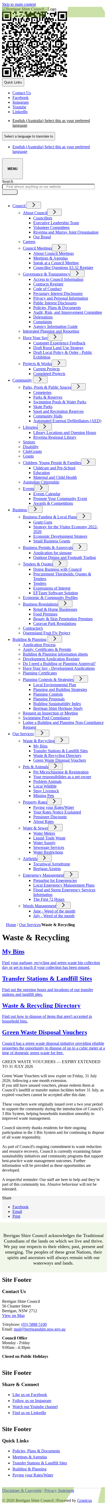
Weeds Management (39, 906)
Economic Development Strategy (60, 536)
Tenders (39, 583)
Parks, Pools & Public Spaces (47, 387)
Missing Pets (43, 795)
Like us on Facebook (34, 1394)
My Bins (40, 746)
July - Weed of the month (54, 916)
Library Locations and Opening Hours (64, 432)
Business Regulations (40, 604)
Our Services (23, 734)
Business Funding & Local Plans (50, 517)
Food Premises (45, 614)
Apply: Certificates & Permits (47, 649)
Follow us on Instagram (36, 1400)
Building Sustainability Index (57, 703)
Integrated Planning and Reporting (51, 331)
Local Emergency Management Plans (64, 885)
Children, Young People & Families (52, 462)
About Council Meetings (53, 253)
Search (7, 181)
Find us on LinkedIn (34, 1412)
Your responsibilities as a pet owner (62, 777)
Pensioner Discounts (50, 817)
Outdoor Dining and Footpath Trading (64, 557)
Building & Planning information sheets (55, 654)
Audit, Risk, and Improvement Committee (67, 312)
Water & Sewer (35, 828)
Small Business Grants (51, 541)
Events (28, 488)
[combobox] (28, 136)
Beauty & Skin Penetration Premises (63, 619)
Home (11, 924)
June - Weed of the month (54, 911)
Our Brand (42, 237)
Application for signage (52, 553)
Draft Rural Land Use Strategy (58, 347)
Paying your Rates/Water (53, 807)
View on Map (13, 1315)
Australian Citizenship (41, 482)
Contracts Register (48, 284)
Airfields (30, 858)
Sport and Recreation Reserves (58, 411)
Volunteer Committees (51, 227)
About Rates (43, 821)
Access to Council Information (58, 279)
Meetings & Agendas (50, 258)
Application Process (39, 644)
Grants (28, 456)
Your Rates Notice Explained (57, 812)
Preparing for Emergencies (55, 880)
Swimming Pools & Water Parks (59, 402)
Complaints (42, 322)
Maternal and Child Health (55, 477)
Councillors (42, 218)
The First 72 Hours (48, 899)
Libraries (30, 427)
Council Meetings (37, 248)
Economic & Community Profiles (50, 597)
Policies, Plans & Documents (57, 307)
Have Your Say (35, 338)
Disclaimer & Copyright (22, 1490)
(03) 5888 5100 (34, 1324)
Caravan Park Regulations (54, 623)
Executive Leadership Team (56, 223)
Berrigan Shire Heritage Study (58, 708)
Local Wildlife (45, 786)
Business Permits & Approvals (48, 547)
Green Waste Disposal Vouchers (59, 760)
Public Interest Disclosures (55, 303)
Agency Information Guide (55, 326)
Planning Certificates (40, 673)
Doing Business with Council (57, 569)
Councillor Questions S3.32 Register (63, 267)
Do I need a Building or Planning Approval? (59, 663)
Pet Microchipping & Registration (61, 772)
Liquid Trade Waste (49, 838)
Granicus (84, 1500)
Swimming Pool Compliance (46, 718)
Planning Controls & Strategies (48, 679)
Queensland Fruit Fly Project (46, 633)
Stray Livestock (46, 791)
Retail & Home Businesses (55, 609)
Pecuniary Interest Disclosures (58, 293)
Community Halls (47, 416)
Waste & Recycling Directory (57, 755)
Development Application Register (51, 659)
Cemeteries (42, 392)
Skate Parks (42, 406)
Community (22, 380)
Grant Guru (42, 522)
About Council (35, 213)
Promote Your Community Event (60, 498)
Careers (29, 241)
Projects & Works (37, 363)
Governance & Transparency (46, 274)
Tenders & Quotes (38, 564)
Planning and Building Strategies (60, 689)
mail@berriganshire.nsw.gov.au (39, 1329)
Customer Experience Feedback (59, 343)
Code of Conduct (47, 289)
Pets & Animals (35, 767)
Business (19, 510)
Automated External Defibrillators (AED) (67, 421)
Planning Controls (48, 694)
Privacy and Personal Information (60, 298)
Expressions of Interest (51, 588)
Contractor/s (33, 628)
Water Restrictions (48, 852)
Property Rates (35, 802)
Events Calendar (46, 494)
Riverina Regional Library (54, 437)
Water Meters (44, 833)
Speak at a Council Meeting (56, 263)
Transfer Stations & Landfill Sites (60, 751)
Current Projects (46, 369)
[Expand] (33, 205)
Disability (31, 446)
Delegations (43, 317)
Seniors (29, 442)
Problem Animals (47, 781)
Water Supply (44, 843)
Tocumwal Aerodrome (51, 864)
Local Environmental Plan (54, 685)
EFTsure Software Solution (55, 593)
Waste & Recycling (39, 741)
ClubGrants (32, 451)
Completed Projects (49, 373)
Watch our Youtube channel (40, 1406)
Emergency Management (43, 875)
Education (41, 472)
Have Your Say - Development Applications (59, 668)
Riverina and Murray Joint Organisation (65, 232)
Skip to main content (19, 4)
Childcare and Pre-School (54, 468)
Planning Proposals (49, 699)
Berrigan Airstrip (47, 868)
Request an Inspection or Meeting (50, 713)
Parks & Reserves (47, 397)
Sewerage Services (48, 847)
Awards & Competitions (53, 503)
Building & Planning (29, 639)
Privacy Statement (59, 1490)
